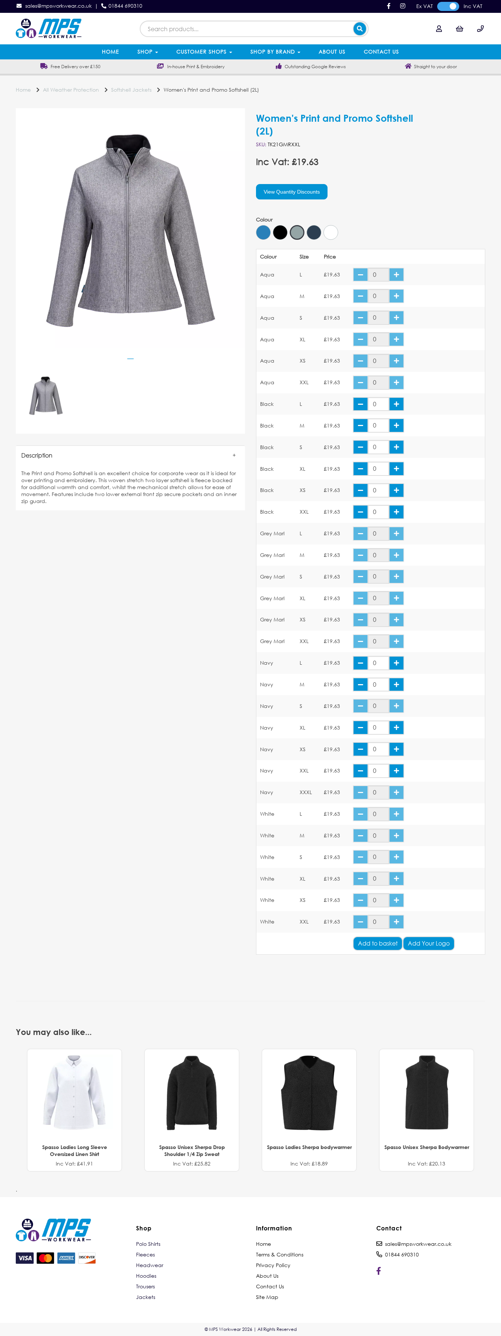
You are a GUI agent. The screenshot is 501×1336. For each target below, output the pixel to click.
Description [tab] (36, 455)
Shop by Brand (274, 51)
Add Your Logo (429, 943)
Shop (146, 51)
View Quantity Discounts (292, 192)
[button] (130, 455)
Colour (264, 219)
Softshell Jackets (131, 89)
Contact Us (381, 51)
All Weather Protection (71, 89)
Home (110, 51)
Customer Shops (202, 51)
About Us (332, 51)
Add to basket (378, 943)
